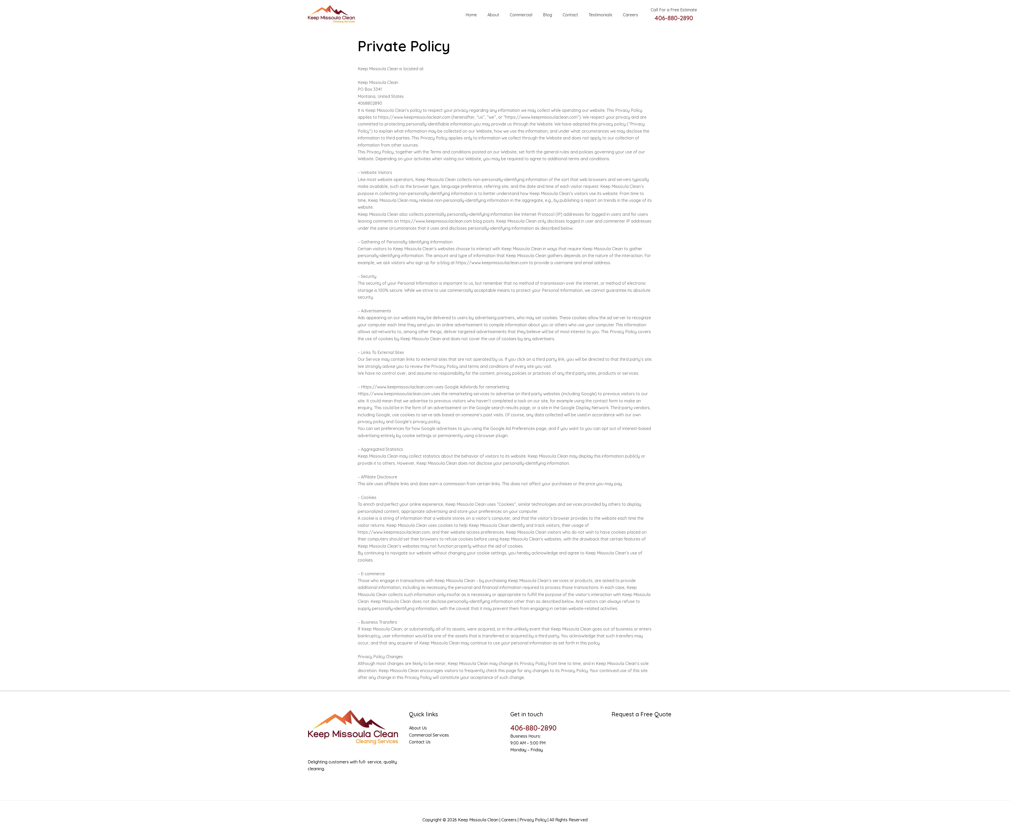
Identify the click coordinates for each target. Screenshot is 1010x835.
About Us (418, 728)
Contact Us (420, 741)
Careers (509, 819)
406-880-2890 (533, 727)
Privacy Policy (533, 819)
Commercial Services (429, 735)
